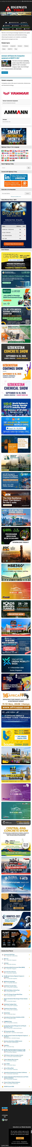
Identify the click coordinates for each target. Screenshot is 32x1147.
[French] (8, 153)
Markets (24, 22)
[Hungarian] (21, 153)
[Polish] (27, 155)
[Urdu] (5, 160)
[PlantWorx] (16, 939)
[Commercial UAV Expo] (16, 261)
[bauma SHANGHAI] (16, 737)
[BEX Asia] (16, 298)
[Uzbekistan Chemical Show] (16, 389)
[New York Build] (16, 866)
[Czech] (16, 150)
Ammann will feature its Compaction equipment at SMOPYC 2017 (13, 57)
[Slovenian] (16, 157)
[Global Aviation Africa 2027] (16, 884)
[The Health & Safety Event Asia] (16, 682)
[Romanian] (8, 157)
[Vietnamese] (8, 160)
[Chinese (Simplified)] (11, 150)
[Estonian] (27, 150)
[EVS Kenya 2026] (16, 792)
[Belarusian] (5, 150)
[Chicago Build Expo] (16, 627)
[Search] (29, 167)
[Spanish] (19, 157)
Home (6, 22)
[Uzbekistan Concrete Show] (16, 353)
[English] (24, 150)
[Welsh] (11, 160)
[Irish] (27, 153)
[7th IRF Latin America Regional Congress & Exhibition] (16, 316)
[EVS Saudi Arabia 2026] (16, 811)
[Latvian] (13, 155)
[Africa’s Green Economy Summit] (16, 847)
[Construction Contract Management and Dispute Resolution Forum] (16, 462)
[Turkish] (2, 160)
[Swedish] (24, 157)
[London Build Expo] (16, 774)
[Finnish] (5, 153)
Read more (4, 72)
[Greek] (16, 153)
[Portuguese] (2, 157)
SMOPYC (10, 49)
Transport (7, 29)
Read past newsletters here (16, 196)
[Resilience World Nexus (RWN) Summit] (16, 499)
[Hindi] (19, 153)
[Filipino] (2, 153)
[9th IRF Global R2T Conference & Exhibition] (16, 646)
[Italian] (2, 155)
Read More (24, 1141)
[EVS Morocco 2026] (16, 591)
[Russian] (11, 157)
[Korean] (8, 155)
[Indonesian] (24, 153)
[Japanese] (5, 155)
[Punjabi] (5, 157)
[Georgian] (11, 153)
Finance (20, 29)
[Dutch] (21, 150)
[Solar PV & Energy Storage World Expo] (16, 426)
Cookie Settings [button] (16, 1141)
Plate (16, 49)
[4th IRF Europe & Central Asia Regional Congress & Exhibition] (16, 481)
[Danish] (19, 150)
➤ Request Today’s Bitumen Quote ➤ (14, 244)
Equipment (16, 25)
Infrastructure (15, 22)
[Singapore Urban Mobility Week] (16, 664)
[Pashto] (24, 155)
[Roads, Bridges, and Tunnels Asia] (16, 609)
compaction (12, 46)
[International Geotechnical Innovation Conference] (16, 554)
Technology (26, 25)
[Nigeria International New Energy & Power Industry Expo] (16, 334)
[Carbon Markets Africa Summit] (16, 536)
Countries (7, 25)
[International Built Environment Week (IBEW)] (16, 279)
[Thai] (27, 157)
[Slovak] (13, 157)
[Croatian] (13, 150)
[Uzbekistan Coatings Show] (16, 371)
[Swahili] (21, 157)
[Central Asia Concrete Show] (16, 829)
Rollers (3, 49)
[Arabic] (2, 150)
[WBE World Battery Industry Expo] (16, 407)
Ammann (20, 46)
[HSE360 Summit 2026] (16, 572)
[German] (13, 153)
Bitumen (28, 29)
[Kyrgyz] (11, 155)
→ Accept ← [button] (20, 1138)
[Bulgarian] (8, 150)
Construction (5, 46)
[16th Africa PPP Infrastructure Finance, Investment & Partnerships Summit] (16, 701)
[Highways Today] (16, 8)
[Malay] (16, 155)
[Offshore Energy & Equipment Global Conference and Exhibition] (16, 719)
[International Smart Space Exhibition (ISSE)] (16, 444)
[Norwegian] (21, 155)
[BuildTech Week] (16, 902)
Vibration (26, 46)
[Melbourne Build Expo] (16, 756)
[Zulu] (13, 160)
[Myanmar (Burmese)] (19, 155)
